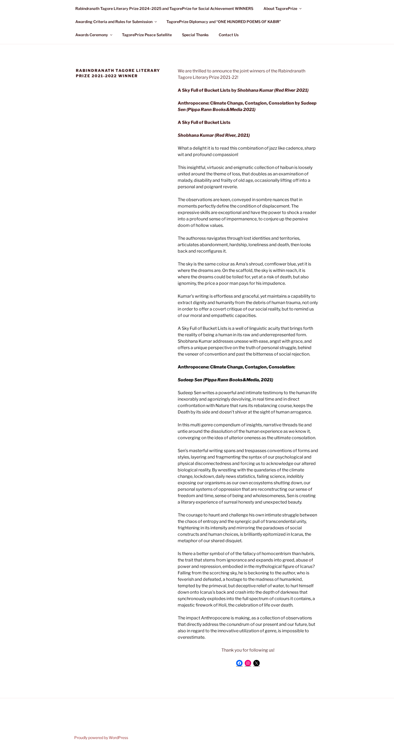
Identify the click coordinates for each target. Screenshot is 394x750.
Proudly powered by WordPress (101, 737)
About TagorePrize (280, 8)
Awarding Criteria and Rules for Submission (114, 21)
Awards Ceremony (91, 34)
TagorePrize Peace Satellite (147, 34)
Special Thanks (195, 34)
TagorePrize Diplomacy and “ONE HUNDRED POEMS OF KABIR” (223, 21)
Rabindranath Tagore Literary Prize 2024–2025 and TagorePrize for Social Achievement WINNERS (164, 8)
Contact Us (229, 34)
